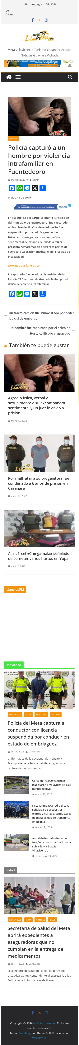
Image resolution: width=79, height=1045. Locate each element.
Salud (52, 920)
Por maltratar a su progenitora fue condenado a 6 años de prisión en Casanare (38, 483)
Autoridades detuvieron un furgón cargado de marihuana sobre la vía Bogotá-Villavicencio (51, 844)
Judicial (13, 138)
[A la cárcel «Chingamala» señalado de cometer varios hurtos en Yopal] (39, 513)
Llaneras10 (34, 751)
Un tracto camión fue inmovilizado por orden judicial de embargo (42, 316)
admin (35, 179)
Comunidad (15, 714)
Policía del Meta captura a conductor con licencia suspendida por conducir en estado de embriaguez (38, 733)
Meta (28, 714)
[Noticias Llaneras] (8, 77)
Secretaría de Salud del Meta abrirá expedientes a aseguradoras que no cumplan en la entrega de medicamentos (39, 942)
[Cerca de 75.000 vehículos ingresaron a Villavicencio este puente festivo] (16, 787)
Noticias (55, 714)
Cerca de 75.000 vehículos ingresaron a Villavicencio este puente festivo (51, 785)
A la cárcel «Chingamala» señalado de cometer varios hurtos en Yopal (38, 556)
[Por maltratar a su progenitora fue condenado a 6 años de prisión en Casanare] (39, 437)
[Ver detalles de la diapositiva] (39, 63)
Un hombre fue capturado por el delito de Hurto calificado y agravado (39, 331)
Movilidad (41, 714)
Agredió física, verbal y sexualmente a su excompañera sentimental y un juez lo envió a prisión (36, 405)
